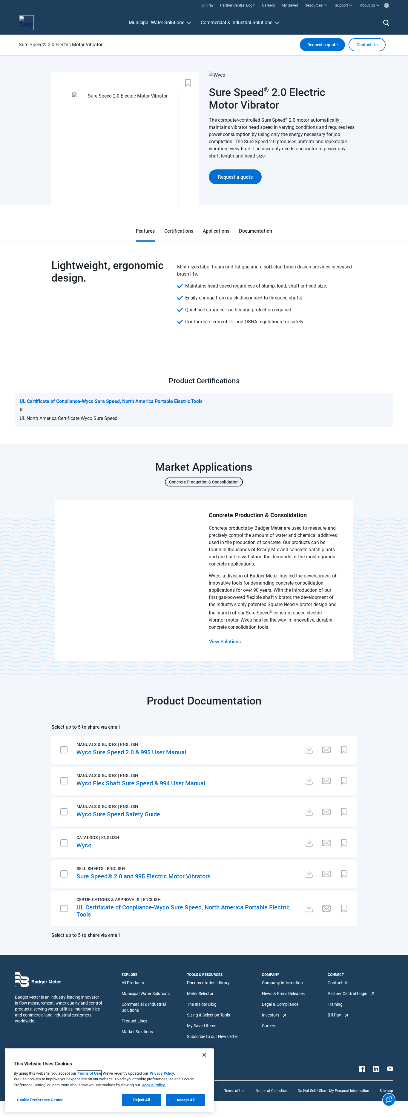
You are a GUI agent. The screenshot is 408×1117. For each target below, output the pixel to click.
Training (335, 1004)
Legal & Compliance (280, 1004)
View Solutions (225, 641)
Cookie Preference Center (40, 1100)
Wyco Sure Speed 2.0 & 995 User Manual (131, 752)
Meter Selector (200, 993)
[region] (109, 1080)
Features (145, 231)
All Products (133, 982)
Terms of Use (234, 1091)
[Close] (204, 1055)
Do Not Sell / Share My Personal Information (333, 1091)
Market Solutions (137, 1031)
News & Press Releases (283, 993)
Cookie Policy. (154, 1085)
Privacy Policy (162, 1073)
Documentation (255, 231)
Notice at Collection (271, 1091)
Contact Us (338, 982)
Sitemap (386, 1091)
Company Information (282, 982)
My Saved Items (201, 1025)
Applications (216, 231)
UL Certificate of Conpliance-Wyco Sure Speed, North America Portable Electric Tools (183, 910)
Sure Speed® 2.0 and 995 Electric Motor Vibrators (143, 876)
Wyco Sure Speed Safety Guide (118, 814)
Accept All (185, 1100)
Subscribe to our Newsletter (212, 1036)
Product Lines (134, 1021)
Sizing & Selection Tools (208, 1015)
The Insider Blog (202, 1004)
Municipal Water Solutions (156, 22)
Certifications (178, 231)
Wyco (83, 845)
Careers (269, 1025)
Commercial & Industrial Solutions (236, 22)
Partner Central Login (347, 993)
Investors (270, 1015)
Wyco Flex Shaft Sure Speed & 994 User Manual (140, 783)
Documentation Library (208, 982)
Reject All (141, 1100)
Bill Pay (334, 1015)
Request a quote (322, 44)
